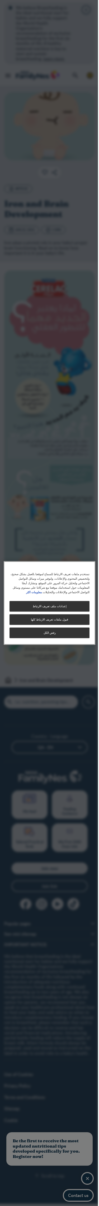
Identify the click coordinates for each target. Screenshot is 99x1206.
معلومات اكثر (34, 592)
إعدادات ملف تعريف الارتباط (50, 606)
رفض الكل (50, 633)
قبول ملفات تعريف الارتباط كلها (49, 620)
